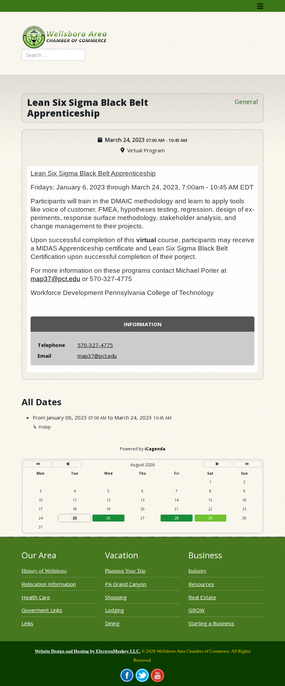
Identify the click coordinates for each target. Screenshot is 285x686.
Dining (112, 623)
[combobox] (53, 55)
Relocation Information (49, 584)
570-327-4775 (95, 344)
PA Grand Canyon (125, 584)
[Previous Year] (38, 464)
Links (27, 623)
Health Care (36, 597)
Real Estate (202, 597)
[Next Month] (217, 464)
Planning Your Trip (125, 571)
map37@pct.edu (55, 278)
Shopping (116, 597)
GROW (196, 610)
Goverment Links (42, 610)
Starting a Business (211, 623)
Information (143, 324)
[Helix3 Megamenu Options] (260, 6)
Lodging (114, 610)
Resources (201, 584)
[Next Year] (247, 464)
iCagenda (155, 449)
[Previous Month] (67, 464)
